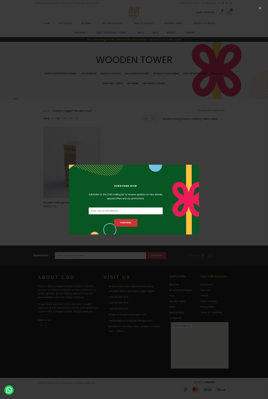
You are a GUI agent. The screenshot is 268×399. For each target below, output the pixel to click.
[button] (9, 390)
